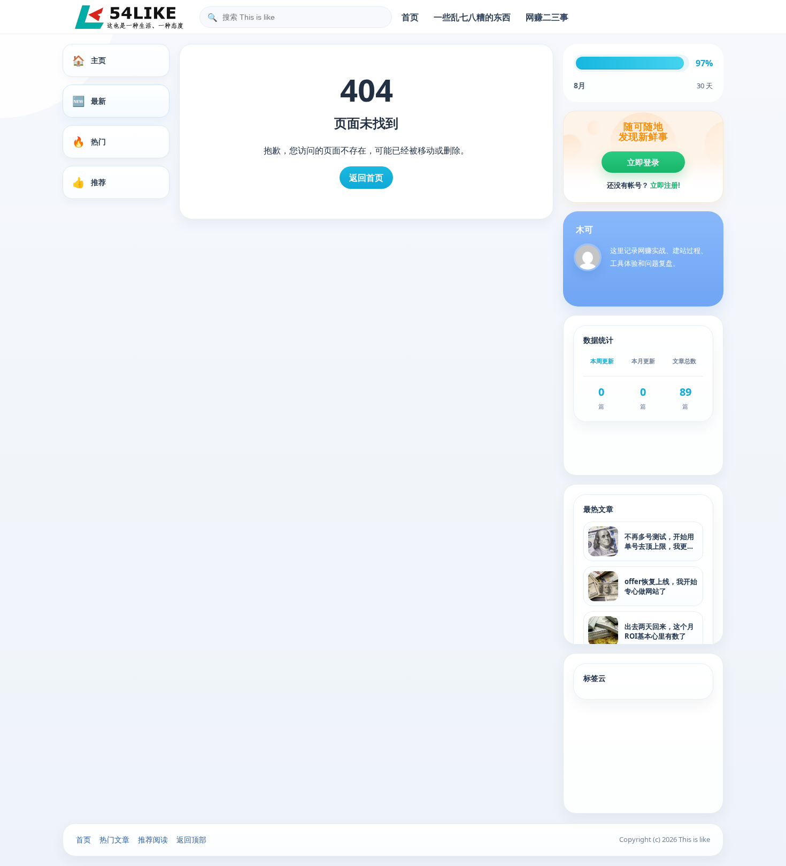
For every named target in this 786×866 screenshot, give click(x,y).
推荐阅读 (153, 839)
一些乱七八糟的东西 (472, 17)
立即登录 (643, 162)
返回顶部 (191, 839)
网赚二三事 (547, 17)
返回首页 (366, 177)
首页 (410, 17)
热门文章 (114, 839)
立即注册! (665, 185)
